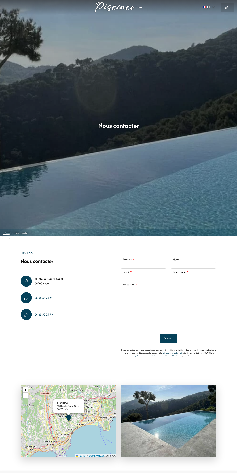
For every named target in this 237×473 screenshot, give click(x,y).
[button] (69, 418)
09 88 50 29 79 (44, 314)
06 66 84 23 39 (44, 298)
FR (208, 7)
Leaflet (81, 455)
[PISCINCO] (118, 7)
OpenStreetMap (96, 455)
